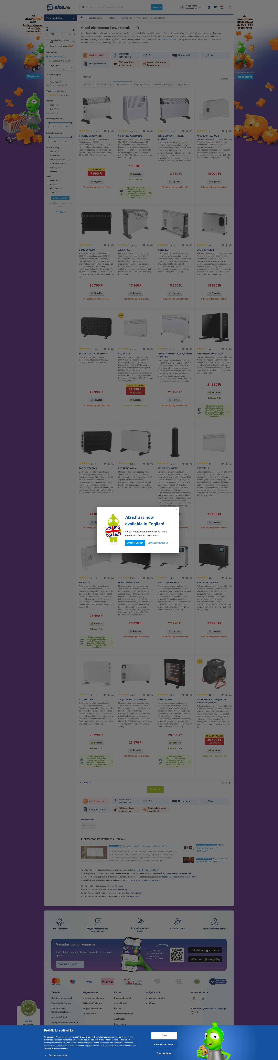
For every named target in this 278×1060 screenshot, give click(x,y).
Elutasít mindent (164, 1053)
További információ (58, 1055)
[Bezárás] (176, 509)
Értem (164, 1036)
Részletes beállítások (164, 1044)
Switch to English (135, 543)
